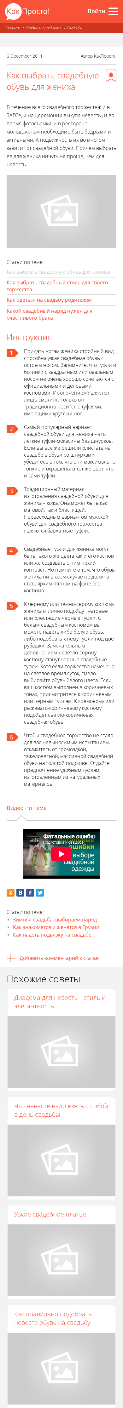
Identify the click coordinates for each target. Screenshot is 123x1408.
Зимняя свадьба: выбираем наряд (55, 919)
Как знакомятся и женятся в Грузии (56, 927)
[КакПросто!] (27, 11)
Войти (96, 11)
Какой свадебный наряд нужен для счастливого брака (49, 314)
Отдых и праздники (43, 28)
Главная (12, 28)
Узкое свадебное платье (50, 1214)
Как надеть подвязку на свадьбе (52, 934)
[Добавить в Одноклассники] (11, 893)
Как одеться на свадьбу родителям (49, 299)
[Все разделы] (113, 11)
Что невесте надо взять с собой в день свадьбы (61, 1110)
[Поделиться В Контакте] (20, 893)
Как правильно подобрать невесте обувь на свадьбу (53, 1318)
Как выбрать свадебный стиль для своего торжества (57, 286)
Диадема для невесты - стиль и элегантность (60, 1001)
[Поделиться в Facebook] (30, 893)
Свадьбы (74, 28)
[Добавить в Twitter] (40, 893)
